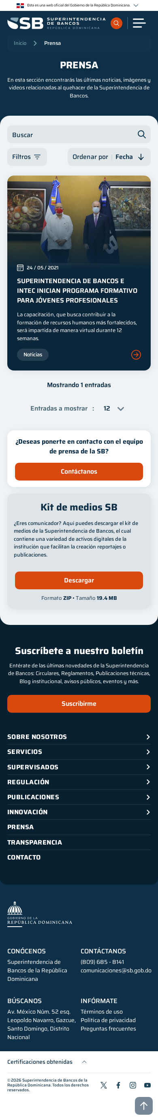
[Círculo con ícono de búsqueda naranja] (116, 23)
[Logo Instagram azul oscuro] (133, 1085)
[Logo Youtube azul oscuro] (147, 1085)
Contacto (24, 857)
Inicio (20, 43)
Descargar (79, 580)
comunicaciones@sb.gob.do (116, 970)
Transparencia (34, 842)
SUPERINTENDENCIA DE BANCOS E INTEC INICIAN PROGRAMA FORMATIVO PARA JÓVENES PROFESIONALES (77, 290)
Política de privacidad (108, 1020)
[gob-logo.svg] (39, 914)
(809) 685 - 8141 (102, 961)
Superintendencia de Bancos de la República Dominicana (47, 1082)
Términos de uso (102, 1012)
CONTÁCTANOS (103, 951)
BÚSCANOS (24, 1001)
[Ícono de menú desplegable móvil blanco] (139, 23)
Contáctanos (79, 471)
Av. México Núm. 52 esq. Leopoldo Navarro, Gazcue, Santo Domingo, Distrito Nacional (41, 1025)
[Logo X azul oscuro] (103, 1085)
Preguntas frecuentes (108, 1029)
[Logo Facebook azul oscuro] (118, 1085)
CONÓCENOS (26, 951)
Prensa (52, 43)
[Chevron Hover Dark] (135, 5)
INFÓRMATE (99, 1001)
